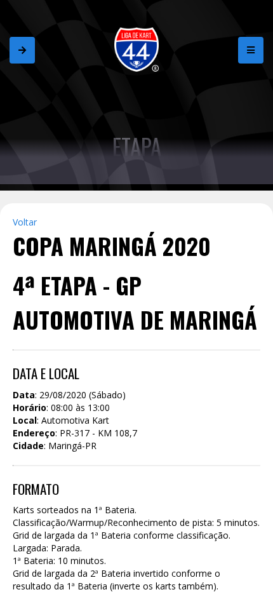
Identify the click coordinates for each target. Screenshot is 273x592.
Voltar (25, 222)
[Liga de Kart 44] (136, 49)
